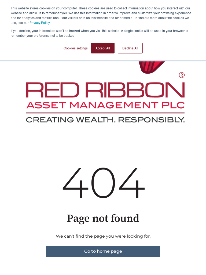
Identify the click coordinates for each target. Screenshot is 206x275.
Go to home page (103, 251)
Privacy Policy (40, 22)
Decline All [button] (130, 48)
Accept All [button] (102, 48)
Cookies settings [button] (76, 48)
